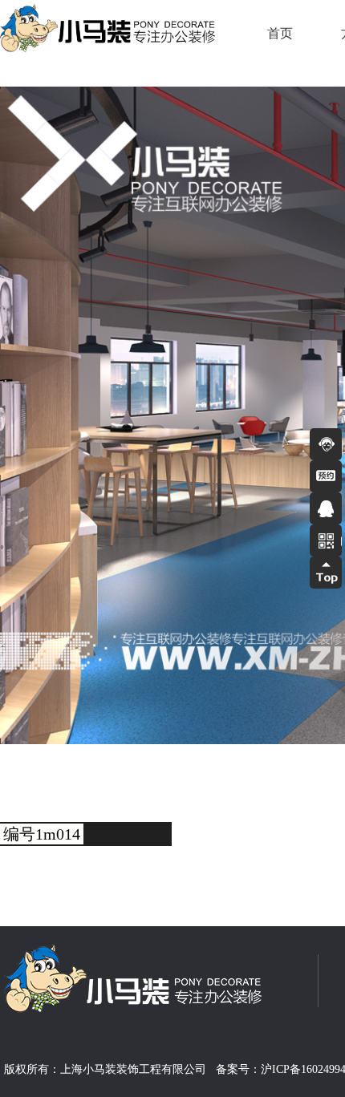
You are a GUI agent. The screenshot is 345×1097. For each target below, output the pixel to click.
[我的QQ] (326, 508)
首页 (280, 33)
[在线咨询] (326, 444)
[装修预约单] (326, 476)
